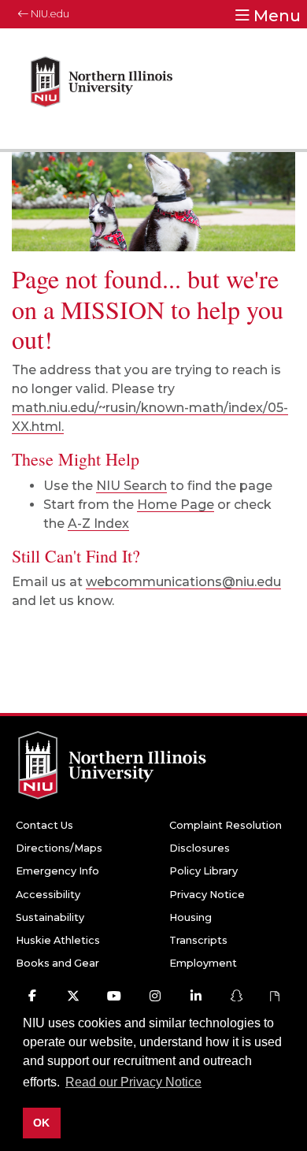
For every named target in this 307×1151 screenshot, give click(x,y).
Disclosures (199, 848)
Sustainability (50, 917)
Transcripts (198, 940)
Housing (190, 917)
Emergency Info (57, 871)
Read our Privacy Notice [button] (133, 1082)
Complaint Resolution (225, 825)
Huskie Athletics (58, 940)
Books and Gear (57, 963)
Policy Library (203, 871)
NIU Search (131, 485)
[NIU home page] (101, 89)
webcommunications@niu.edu (183, 581)
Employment (203, 963)
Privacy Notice (207, 894)
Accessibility (48, 894)
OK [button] (41, 1122)
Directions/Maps (59, 848)
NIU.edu (48, 14)
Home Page (175, 504)
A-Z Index (98, 523)
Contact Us (44, 825)
